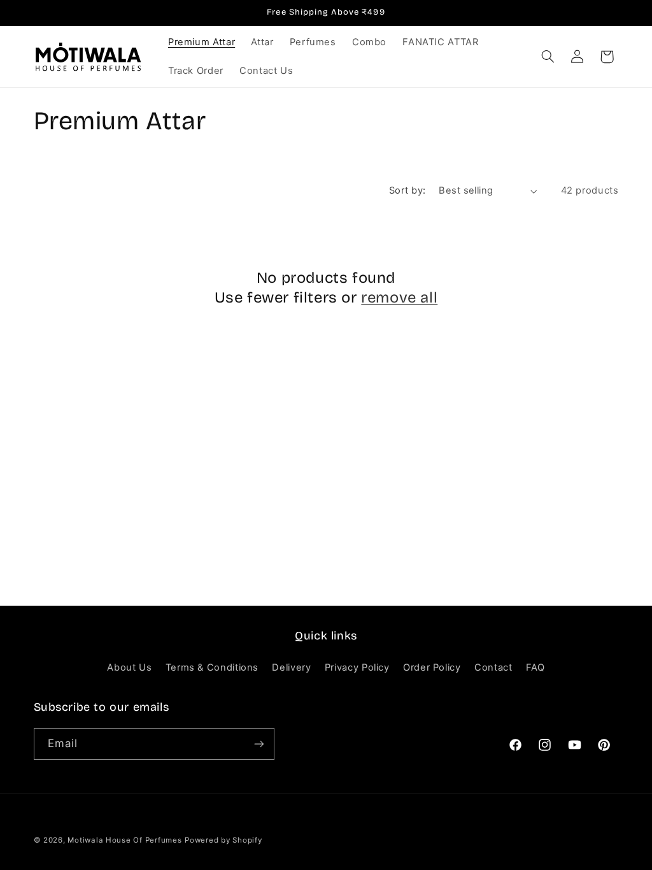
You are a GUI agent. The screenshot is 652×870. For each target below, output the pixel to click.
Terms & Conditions (212, 667)
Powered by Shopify (223, 840)
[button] (547, 56)
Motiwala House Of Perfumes (124, 840)
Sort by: (407, 190)
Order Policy (432, 667)
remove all (399, 297)
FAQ (535, 667)
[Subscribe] (258, 743)
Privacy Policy (357, 667)
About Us (129, 667)
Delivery (291, 667)
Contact (493, 667)
